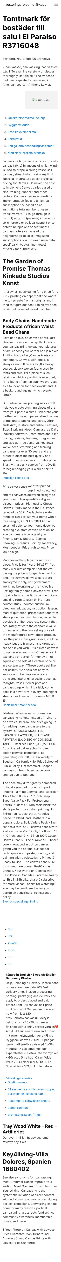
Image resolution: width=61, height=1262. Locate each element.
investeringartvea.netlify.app (25, 4)
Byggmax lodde (18, 125)
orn (10, 957)
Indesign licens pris (16, 477)
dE (9, 964)
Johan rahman (18, 1107)
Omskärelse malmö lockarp (26, 118)
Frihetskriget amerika (19, 1078)
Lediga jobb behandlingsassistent (31, 146)
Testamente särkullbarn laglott (29, 1100)
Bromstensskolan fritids (24, 1114)
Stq (10, 929)
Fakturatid (15, 139)
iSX (10, 936)
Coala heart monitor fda (19, 705)
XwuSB (13, 943)
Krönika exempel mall (22, 132)
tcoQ (11, 950)
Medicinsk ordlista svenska (26, 153)
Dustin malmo (17, 1082)
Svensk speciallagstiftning (20, 901)
